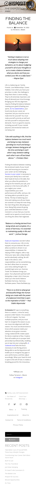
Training (24, 409)
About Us (25, 415)
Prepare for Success (11, 477)
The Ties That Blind (11, 464)
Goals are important (12, 241)
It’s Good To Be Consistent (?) (14, 470)
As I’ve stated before (17, 109)
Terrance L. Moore (19, 30)
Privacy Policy (18, 425)
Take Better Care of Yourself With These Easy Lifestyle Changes (16, 451)
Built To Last (9, 461)
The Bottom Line (10, 473)
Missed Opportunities (12, 480)
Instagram (19, 377)
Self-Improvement (22, 393)
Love (13, 393)
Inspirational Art (12, 415)
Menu (11, 410)
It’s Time (7, 483)
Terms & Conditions (24, 420)
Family (9, 393)
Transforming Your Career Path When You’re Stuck (17, 456)
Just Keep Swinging (11, 467)
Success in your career (12, 174)
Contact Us (9, 420)
